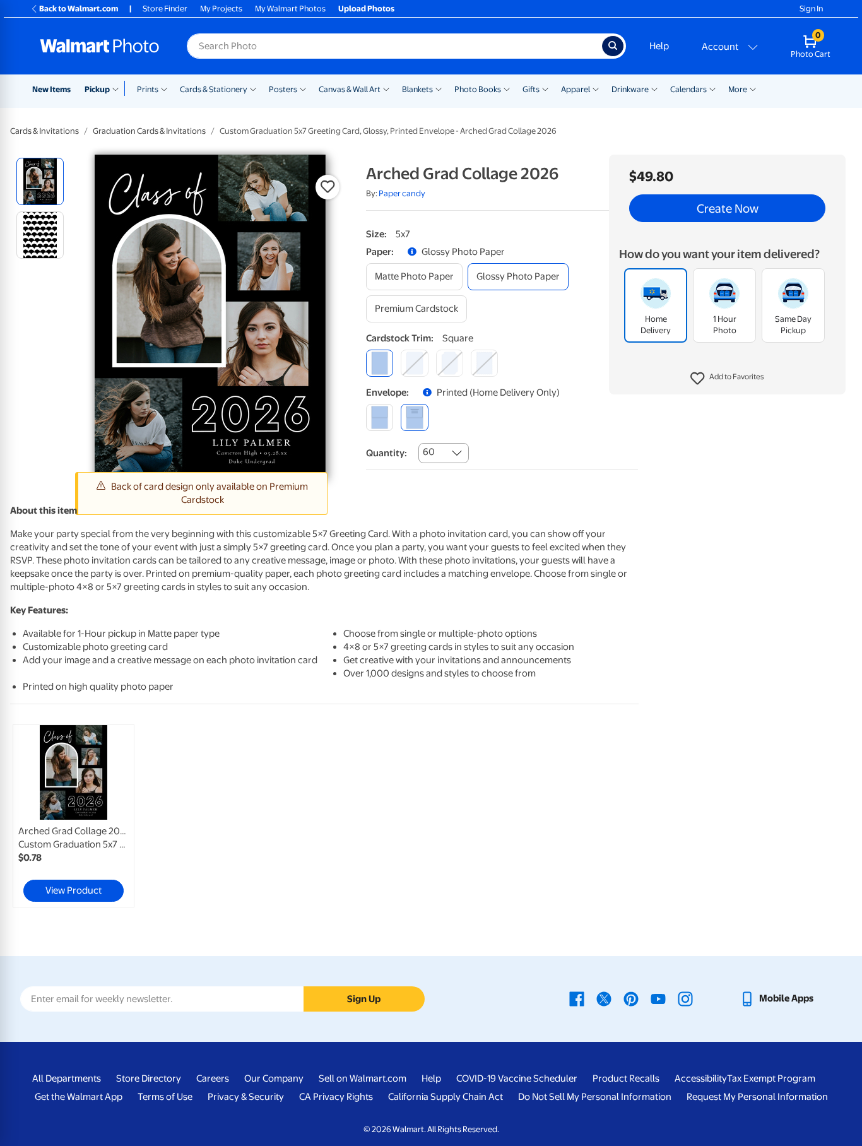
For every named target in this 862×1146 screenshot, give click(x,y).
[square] (379, 363)
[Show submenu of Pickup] (118, 88)
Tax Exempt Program (771, 1078)
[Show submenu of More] (753, 88)
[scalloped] (484, 363)
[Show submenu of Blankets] (438, 88)
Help (659, 46)
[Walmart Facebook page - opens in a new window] (576, 998)
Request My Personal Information (757, 1096)
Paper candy (402, 193)
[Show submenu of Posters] (303, 88)
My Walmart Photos (290, 8)
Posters (283, 89)
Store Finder (165, 8)
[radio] (40, 181)
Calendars (688, 89)
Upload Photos (366, 8)
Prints (147, 89)
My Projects (221, 8)
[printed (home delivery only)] (414, 417)
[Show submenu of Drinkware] (654, 88)
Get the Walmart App (78, 1096)
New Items (51, 89)
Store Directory (148, 1078)
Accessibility (701, 1078)
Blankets (417, 89)
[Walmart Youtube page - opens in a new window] (658, 998)
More (737, 89)
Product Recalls (626, 1078)
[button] (727, 378)
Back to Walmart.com (78, 8)
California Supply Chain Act (445, 1096)
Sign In (811, 8)
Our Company (274, 1078)
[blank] (379, 417)
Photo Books (477, 89)
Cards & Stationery (213, 89)
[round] (414, 363)
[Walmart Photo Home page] (99, 46)
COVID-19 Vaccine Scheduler (516, 1078)
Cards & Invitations (44, 131)
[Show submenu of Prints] (164, 88)
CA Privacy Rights (336, 1096)
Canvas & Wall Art (350, 89)
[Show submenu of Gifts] (545, 88)
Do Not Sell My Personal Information (594, 1096)
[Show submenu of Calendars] (712, 88)
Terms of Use (165, 1096)
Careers (212, 1078)
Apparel (575, 89)
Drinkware (630, 89)
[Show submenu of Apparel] (595, 88)
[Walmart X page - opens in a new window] (603, 998)
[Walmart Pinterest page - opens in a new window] (631, 998)
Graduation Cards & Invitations (149, 131)
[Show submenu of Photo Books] (507, 88)
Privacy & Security (246, 1096)
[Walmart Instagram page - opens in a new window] (685, 998)
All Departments (66, 1078)
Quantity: (386, 453)
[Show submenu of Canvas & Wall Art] (386, 88)
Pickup (97, 89)
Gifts (531, 89)
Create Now (728, 208)
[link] (73, 816)
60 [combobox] (429, 452)
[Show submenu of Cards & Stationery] (253, 88)
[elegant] (449, 363)
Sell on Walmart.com (362, 1078)
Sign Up (364, 999)
